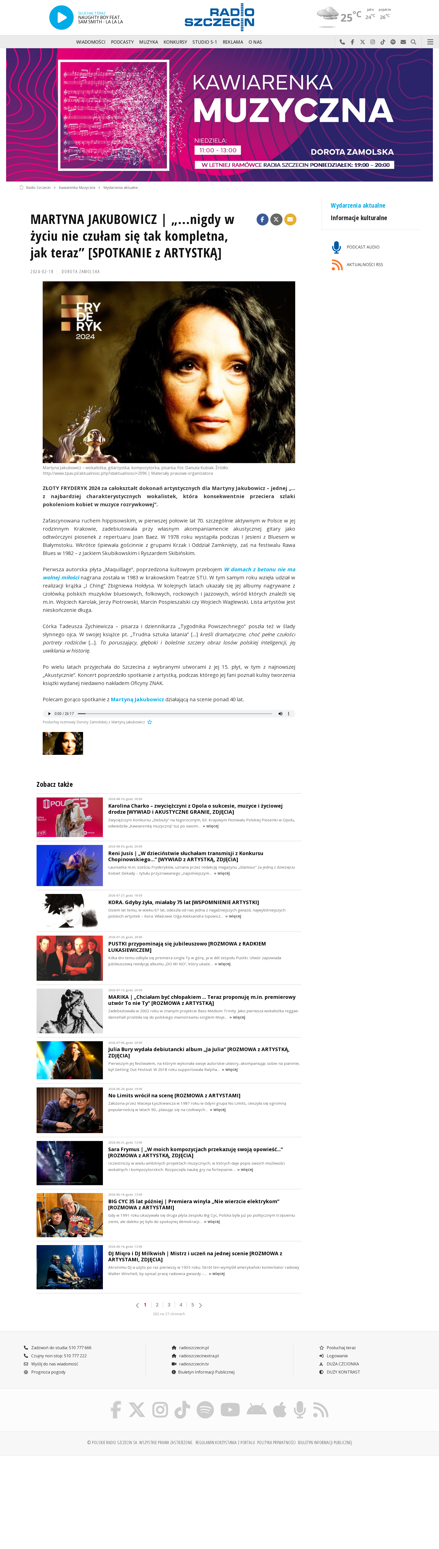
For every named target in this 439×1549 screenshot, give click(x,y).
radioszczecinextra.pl (198, 1356)
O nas (255, 42)
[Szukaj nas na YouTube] (230, 1402)
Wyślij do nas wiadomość (403, 41)
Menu (430, 41)
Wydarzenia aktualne (120, 187)
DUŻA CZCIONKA (342, 1364)
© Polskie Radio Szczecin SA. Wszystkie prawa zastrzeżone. (140, 1442)
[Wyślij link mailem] (290, 220)
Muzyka (148, 42)
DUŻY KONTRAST (343, 1372)
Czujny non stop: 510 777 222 (58, 1356)
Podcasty (122, 42)
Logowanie (337, 1356)
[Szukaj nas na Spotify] (205, 1402)
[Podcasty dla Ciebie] (300, 1402)
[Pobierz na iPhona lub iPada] (280, 1402)
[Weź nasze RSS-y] (321, 1402)
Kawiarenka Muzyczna (77, 187)
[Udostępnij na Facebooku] (263, 220)
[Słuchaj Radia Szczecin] (61, 17)
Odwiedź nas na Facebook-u (352, 41)
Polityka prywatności (276, 1442)
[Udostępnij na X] (276, 220)
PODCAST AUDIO (363, 247)
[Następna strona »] (200, 1305)
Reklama (233, 42)
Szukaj (413, 41)
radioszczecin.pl (193, 1347)
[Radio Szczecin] (219, 17)
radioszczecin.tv (193, 1364)
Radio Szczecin (38, 187)
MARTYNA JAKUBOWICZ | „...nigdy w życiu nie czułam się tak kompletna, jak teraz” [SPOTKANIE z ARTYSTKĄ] (132, 235)
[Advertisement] (67, 1499)
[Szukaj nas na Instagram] (160, 1402)
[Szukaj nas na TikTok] (182, 1402)
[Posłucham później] (149, 722)
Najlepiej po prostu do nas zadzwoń (342, 41)
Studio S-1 (205, 42)
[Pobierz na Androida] (257, 1402)
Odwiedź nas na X (362, 41)
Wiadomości (91, 42)
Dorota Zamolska (81, 271)
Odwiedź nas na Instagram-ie (373, 41)
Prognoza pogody (48, 1372)
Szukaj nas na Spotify (393, 41)
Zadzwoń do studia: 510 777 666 (60, 1347)
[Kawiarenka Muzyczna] (219, 115)
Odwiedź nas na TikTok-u (383, 41)
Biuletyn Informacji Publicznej (206, 1372)
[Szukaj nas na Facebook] (116, 1402)
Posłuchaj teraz (341, 1347)
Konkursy (175, 42)
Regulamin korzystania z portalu (225, 1442)
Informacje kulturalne (359, 218)
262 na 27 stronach (169, 1313)
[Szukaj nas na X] (137, 1402)
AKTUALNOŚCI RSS (364, 264)
